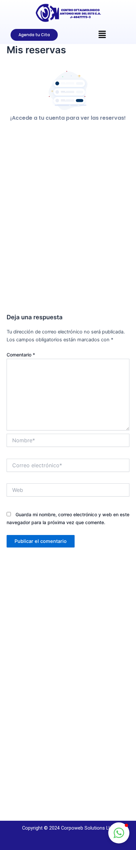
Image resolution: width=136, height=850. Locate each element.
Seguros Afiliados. (34, 749)
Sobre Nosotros (32, 673)
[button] (118, 832)
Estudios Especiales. (36, 734)
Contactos (26, 696)
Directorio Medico (34, 689)
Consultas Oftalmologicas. (43, 726)
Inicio (20, 665)
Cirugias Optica (31, 741)
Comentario (21, 354)
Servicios (24, 681)
